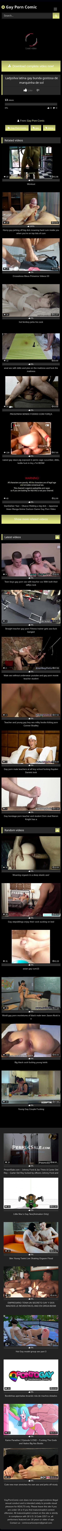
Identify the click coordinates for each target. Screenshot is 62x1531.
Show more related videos (31, 519)
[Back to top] (52, 1522)
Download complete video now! (33, 66)
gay (37, 128)
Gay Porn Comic (21, 7)
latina (50, 128)
